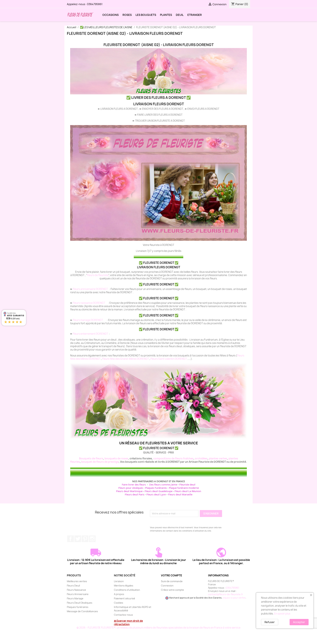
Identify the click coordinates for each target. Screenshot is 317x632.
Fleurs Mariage (75, 598)
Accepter (299, 622)
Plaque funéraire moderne (184, 487)
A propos (119, 594)
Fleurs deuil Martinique (129, 491)
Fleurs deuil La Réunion (188, 491)
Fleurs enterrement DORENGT (90, 333)
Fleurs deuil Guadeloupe (158, 491)
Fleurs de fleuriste (97, 275)
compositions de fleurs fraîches (173, 458)
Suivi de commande (172, 581)
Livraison (119, 581)
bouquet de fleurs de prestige (100, 462)
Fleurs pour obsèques (130, 487)
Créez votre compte (172, 589)
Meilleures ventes (77, 581)
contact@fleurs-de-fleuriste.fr (225, 594)
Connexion (167, 585)
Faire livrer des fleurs (134, 484)
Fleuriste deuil (187, 484)
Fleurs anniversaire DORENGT (90, 289)
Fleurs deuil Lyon (156, 494)
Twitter (77, 538)
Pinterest (85, 538)
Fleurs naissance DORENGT (89, 303)
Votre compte (171, 575)
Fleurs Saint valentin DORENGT (169, 359)
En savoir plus (282, 613)
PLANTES (166, 15)
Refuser (269, 622)
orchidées (201, 458)
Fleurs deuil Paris (134, 494)
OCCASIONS (110, 15)
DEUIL (180, 15)
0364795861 (95, 4)
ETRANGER (194, 15)
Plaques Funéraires (156, 487)
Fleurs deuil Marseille (180, 494)
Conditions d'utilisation (127, 589)
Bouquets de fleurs (91, 458)
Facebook (70, 538)
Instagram (92, 538)
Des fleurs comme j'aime (163, 484)
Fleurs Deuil (73, 585)
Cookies (118, 602)
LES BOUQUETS (146, 15)
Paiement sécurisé (124, 598)
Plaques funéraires (77, 607)
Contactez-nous (123, 614)
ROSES (127, 15)
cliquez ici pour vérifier (234, 597)
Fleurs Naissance (76, 589)
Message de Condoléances (82, 611)
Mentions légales (123, 585)
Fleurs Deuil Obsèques (79, 602)
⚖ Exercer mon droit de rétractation (128, 622)
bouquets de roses (116, 458)
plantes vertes (218, 458)
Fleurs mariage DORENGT (88, 320)
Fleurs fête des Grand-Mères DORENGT (125, 359)
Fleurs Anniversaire (77, 594)
